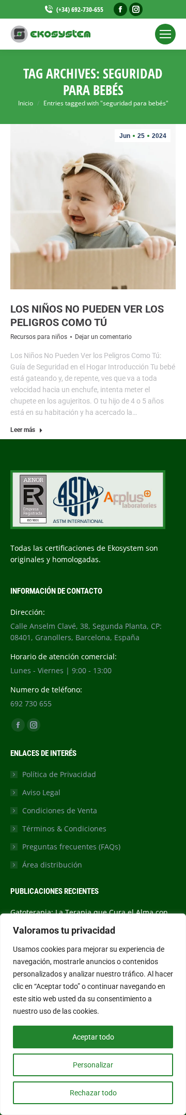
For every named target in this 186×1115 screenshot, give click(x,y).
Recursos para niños (38, 336)
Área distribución (52, 865)
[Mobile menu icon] (165, 34)
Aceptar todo (93, 1037)
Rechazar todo (93, 1093)
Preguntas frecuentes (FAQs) (71, 846)
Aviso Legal (41, 792)
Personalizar (93, 1065)
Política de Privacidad (59, 774)
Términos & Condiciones (64, 828)
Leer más (22, 429)
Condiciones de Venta (59, 810)
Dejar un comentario (103, 336)
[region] (93, 1014)
